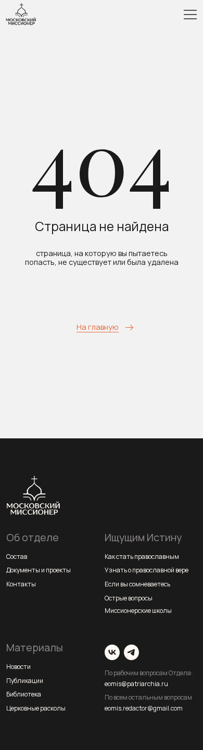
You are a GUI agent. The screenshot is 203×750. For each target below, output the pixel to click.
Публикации (24, 680)
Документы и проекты (38, 570)
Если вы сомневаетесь (137, 584)
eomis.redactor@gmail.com (144, 708)
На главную (98, 327)
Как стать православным (142, 556)
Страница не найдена (102, 226)
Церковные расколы (36, 708)
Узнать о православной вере (146, 570)
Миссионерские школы (138, 610)
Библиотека (23, 694)
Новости (18, 666)
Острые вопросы (129, 598)
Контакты (21, 584)
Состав (16, 556)
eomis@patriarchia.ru (136, 683)
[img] (190, 14)
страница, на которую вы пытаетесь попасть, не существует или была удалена (102, 257)
